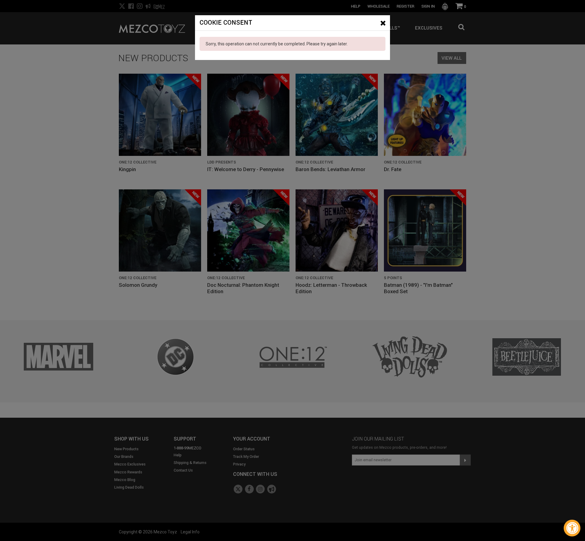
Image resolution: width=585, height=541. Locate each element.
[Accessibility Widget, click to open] (572, 528)
